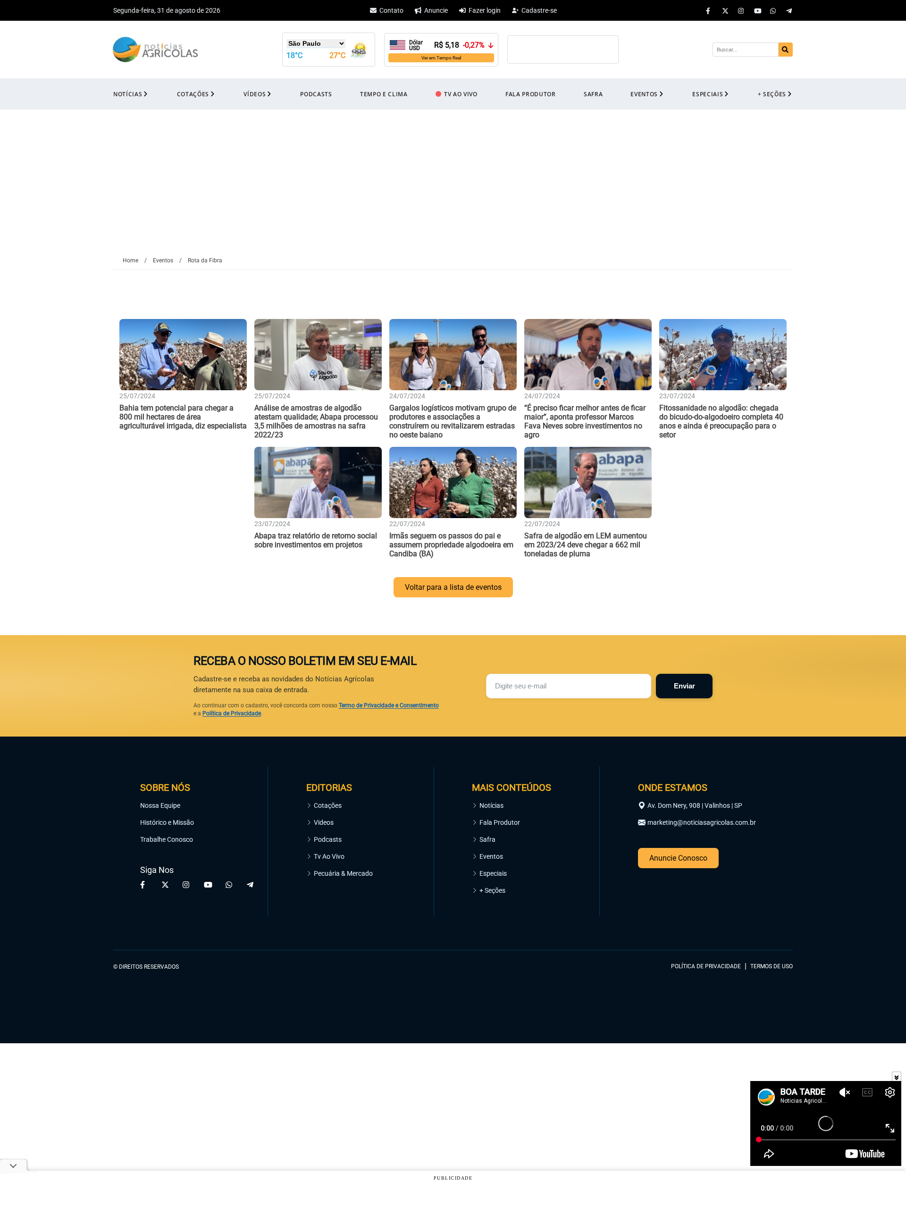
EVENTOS (644, 94)
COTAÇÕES (193, 94)
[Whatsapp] (773, 10)
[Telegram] (789, 10)
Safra (487, 839)
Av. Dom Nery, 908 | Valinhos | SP (694, 805)
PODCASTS (316, 94)
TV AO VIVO (461, 94)
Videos (324, 822)
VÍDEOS (254, 94)
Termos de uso (771, 966)
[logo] (767, 923)
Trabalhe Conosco (166, 839)
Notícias (491, 805)
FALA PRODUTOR (530, 94)
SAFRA (593, 94)
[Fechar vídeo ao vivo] (896, 1076)
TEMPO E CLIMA (384, 94)
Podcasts (328, 839)
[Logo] (155, 50)
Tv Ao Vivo (329, 856)
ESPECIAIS (707, 94)
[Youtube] (757, 10)
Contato (391, 10)
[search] (786, 49)
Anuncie (436, 10)
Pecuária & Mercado (343, 873)
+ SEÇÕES (772, 94)
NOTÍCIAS (127, 94)
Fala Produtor (499, 822)
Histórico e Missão (167, 822)
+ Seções (492, 890)
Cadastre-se (539, 10)
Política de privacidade (706, 966)
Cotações (328, 805)
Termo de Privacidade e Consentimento (389, 705)
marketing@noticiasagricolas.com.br (701, 822)
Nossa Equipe (160, 805)
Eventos (491, 856)
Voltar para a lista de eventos (453, 587)
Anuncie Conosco (678, 858)
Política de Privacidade (231, 713)
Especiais (493, 873)
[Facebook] (709, 10)
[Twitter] (725, 10)
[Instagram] (741, 10)
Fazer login (485, 10)
